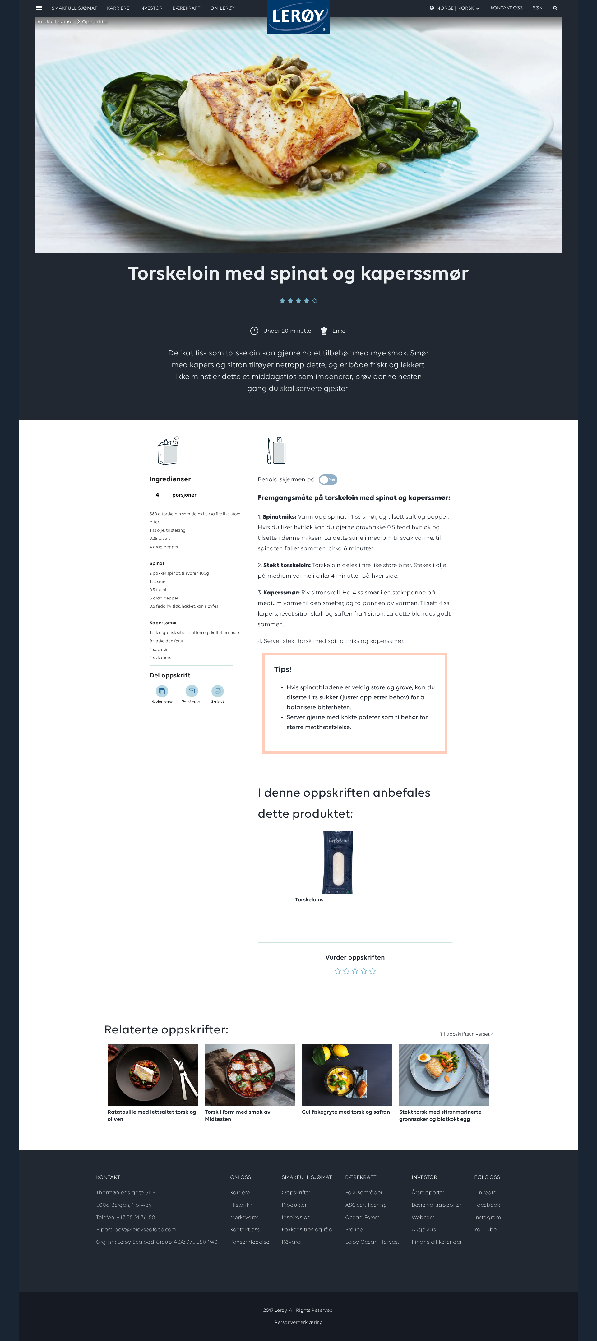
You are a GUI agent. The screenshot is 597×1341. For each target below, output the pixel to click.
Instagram (487, 1218)
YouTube (485, 1230)
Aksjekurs (424, 1230)
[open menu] (39, 8)
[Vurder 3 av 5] (355, 972)
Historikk (241, 1205)
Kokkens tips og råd (307, 1230)
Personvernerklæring (299, 1322)
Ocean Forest (362, 1218)
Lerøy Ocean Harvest (372, 1242)
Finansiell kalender (437, 1242)
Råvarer (292, 1242)
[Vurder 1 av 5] (337, 972)
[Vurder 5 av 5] (372, 972)
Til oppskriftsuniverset (465, 1034)
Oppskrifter (95, 22)
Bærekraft (186, 8)
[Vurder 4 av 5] (363, 972)
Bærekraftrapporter (436, 1205)
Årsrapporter (428, 1193)
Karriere (118, 8)
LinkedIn (485, 1193)
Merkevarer (244, 1218)
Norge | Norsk (455, 8)
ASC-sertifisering (366, 1205)
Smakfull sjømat (54, 21)
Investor (151, 8)
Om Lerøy (222, 8)
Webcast (423, 1218)
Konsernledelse (249, 1242)
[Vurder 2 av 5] (346, 972)
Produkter (294, 1205)
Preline (354, 1230)
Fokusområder (363, 1193)
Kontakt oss (507, 8)
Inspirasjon (296, 1218)
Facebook (487, 1205)
